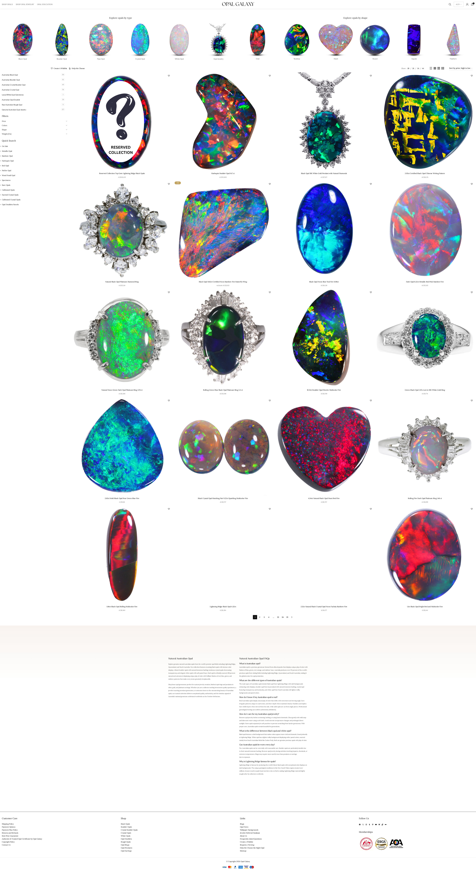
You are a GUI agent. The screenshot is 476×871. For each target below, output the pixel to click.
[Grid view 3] (439, 68)
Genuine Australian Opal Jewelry (14, 110)
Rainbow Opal (7, 156)
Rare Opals (6, 185)
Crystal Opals (126, 833)
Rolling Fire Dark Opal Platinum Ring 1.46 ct (425, 498)
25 (287, 617)
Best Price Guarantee (10, 836)
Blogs (242, 824)
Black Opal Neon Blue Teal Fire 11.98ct (324, 282)
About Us (243, 836)
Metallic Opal (7, 151)
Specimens (6, 180)
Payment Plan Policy (9, 830)
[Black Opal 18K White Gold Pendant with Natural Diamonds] (324, 121)
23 (278, 617)
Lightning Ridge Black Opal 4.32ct (223, 606)
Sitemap (243, 851)
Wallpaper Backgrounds (249, 830)
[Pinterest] (373, 825)
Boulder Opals (126, 827)
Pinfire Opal (6, 170)
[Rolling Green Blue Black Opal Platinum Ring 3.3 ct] (223, 338)
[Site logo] (238, 4)
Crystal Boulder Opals (129, 830)
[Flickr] (386, 825)
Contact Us (6, 845)
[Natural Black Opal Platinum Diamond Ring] (122, 230)
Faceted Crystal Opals (10, 195)
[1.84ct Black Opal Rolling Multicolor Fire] (122, 555)
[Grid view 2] (435, 68)
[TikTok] (382, 825)
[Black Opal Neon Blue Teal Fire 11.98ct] (324, 230)
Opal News (244, 827)
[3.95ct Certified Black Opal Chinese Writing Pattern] (425, 121)
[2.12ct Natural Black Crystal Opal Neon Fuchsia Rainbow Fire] (324, 555)
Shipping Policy (8, 824)
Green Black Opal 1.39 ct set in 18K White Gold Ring (425, 390)
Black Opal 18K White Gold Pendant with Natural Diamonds (324, 173)
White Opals (125, 836)
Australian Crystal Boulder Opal (14, 85)
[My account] (467, 4)
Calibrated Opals (8, 190)
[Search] (450, 4)
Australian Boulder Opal (11, 80)
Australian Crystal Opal (10, 90)
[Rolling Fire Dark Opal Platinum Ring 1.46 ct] (425, 446)
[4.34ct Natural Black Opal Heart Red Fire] (324, 446)
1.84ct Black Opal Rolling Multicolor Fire (122, 606)
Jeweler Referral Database (250, 833)
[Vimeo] (379, 825)
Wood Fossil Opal (8, 175)
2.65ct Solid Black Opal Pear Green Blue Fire (122, 498)
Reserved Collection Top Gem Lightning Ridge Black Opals (122, 173)
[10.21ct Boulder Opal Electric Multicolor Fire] (324, 338)
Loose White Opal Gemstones (13, 95)
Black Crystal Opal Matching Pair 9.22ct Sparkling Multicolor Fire (223, 498)
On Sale (5, 146)
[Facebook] (360, 825)
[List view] (431, 68)
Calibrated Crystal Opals (11, 200)
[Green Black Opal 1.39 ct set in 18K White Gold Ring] (425, 338)
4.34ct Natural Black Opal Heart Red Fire (324, 498)
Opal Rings (125, 845)
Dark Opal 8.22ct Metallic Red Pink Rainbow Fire (425, 282)
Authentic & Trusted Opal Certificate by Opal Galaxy (22, 839)
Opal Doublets (126, 839)
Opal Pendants (126, 848)
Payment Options (8, 827)
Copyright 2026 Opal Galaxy (239, 861)
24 (282, 617)
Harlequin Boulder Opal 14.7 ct (223, 173)
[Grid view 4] (442, 68)
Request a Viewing (247, 845)
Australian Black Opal (10, 75)
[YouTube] (376, 825)
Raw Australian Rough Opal (12, 105)
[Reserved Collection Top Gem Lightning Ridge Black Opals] (122, 121)
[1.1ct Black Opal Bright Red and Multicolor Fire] (425, 555)
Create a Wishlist (246, 842)
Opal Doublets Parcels (10, 204)
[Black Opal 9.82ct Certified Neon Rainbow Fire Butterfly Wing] (223, 230)
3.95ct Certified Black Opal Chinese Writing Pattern (425, 173)
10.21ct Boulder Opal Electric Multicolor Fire (324, 390)
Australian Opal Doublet (11, 100)
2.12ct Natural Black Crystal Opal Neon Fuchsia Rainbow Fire (324, 606)
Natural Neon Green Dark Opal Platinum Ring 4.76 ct (121, 390)
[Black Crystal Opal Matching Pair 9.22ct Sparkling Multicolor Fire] (223, 446)
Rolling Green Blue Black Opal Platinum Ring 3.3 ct (223, 390)
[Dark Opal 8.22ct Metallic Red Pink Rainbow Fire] (425, 230)
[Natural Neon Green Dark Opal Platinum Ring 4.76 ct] (122, 338)
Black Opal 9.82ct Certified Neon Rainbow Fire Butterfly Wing (223, 282)
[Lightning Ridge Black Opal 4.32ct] (223, 555)
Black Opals (125, 824)
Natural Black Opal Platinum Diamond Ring (122, 282)
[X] (363, 825)
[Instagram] (366, 825)
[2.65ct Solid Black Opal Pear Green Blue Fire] (122, 446)
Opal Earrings (126, 851)
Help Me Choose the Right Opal (252, 848)
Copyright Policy (8, 842)
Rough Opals (126, 842)
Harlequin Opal (8, 161)
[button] (169, 75)
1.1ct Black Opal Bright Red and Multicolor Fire (425, 606)
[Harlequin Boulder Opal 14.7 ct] (223, 121)
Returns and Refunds (10, 833)
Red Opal (5, 166)
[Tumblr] (369, 825)
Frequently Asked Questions (251, 839)
